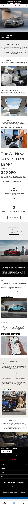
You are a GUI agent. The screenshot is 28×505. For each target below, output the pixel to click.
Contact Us (15, 486)
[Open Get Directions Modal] (19, 5)
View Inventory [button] (14, 218)
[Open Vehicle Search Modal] (23, 5)
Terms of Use (9, 486)
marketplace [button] (7, 296)
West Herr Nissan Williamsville (17, 490)
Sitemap (19, 486)
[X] (12, 459)
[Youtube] (15, 459)
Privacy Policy (3, 486)
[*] (17, 53)
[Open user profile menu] (23, 503)
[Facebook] (9, 459)
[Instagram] (18, 459)
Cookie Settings (22, 488)
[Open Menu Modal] (26, 5)
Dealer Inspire (22, 492)
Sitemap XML (24, 486)
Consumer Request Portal (13, 488)
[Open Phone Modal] (16, 5)
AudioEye (5, 488)
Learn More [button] (14, 236)
